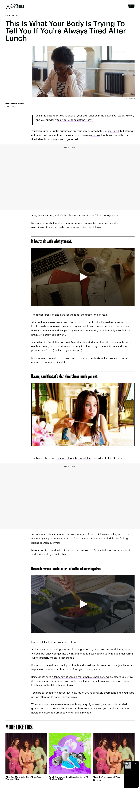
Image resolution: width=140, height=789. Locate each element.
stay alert (113, 130)
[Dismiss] (135, 763)
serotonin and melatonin (92, 326)
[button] (83, 277)
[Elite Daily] (15, 6)
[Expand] (126, 763)
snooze (95, 134)
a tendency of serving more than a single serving (80, 676)
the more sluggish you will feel (73, 457)
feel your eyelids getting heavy (75, 119)
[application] (83, 277)
